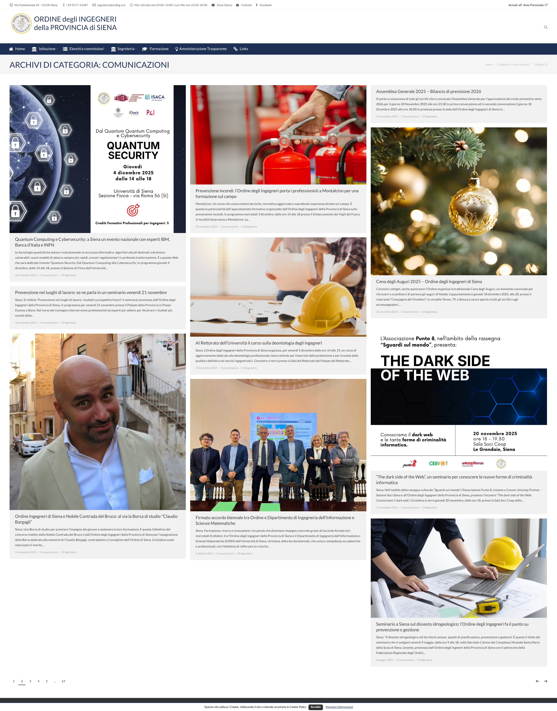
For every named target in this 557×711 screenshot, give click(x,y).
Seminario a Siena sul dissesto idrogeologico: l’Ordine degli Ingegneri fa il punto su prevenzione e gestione (452, 626)
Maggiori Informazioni (339, 707)
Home (489, 64)
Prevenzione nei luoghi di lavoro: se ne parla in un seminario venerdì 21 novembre (91, 292)
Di (69, 275)
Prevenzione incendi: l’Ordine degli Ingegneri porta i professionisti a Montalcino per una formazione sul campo (277, 193)
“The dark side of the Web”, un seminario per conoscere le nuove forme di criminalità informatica (454, 479)
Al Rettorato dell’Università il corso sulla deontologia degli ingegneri (259, 342)
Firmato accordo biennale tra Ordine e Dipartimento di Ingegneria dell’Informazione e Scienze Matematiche (275, 520)
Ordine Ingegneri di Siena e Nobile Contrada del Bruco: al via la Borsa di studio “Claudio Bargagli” (96, 518)
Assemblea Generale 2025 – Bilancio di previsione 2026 (428, 91)
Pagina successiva (545, 681)
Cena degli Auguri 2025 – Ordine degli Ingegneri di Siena (429, 281)
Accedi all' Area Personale (526, 5)
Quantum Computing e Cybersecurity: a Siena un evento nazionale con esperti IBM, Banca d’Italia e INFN (92, 241)
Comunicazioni (49, 275)
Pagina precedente (537, 681)
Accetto (316, 707)
